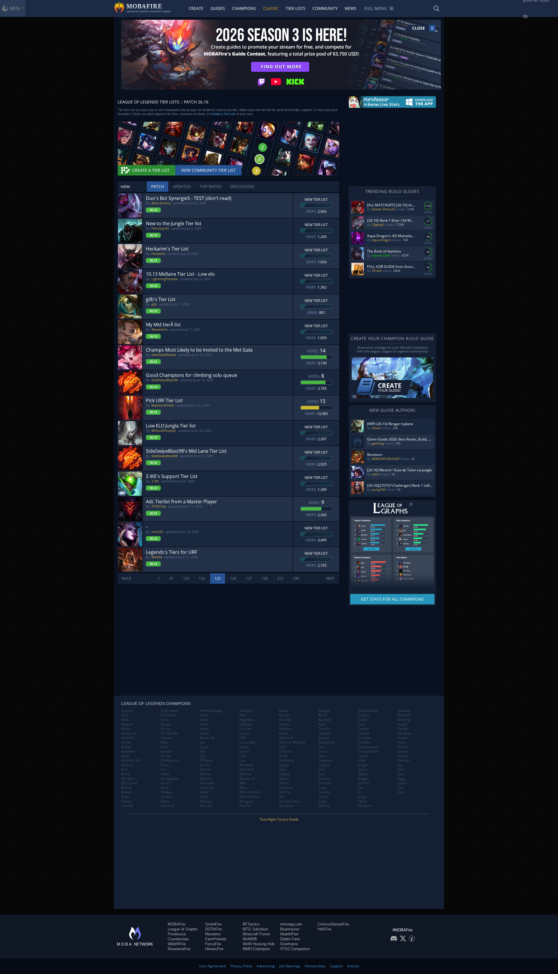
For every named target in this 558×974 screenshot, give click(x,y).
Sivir (322, 774)
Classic (271, 8)
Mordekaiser (249, 796)
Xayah (402, 724)
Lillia (243, 737)
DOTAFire (213, 929)
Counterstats (178, 939)
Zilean (402, 783)
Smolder (325, 783)
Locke (244, 747)
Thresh (363, 733)
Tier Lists (295, 8)
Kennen (206, 801)
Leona (244, 733)
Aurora (127, 765)
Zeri (400, 774)
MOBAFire (176, 924)
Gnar (165, 787)
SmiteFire (213, 924)
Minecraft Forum (256, 934)
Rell (282, 796)
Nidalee (285, 728)
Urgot (362, 765)
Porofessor (177, 934)
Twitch (363, 756)
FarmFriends (215, 939)
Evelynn (167, 751)
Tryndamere (368, 747)
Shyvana (325, 760)
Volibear (404, 710)
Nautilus (285, 719)
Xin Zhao (404, 733)
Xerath (402, 728)
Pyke (283, 769)
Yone (401, 742)
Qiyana (284, 774)
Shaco (323, 751)
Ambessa (128, 733)
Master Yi (247, 778)
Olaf (282, 747)
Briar (125, 796)
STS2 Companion (295, 949)
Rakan (284, 783)
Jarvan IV (207, 737)
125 (217, 578)
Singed (324, 765)
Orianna (285, 751)
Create (196, 8)
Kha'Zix (206, 805)
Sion (322, 769)
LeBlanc (245, 724)
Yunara (403, 751)
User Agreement (212, 966)
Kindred (245, 710)
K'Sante (206, 760)
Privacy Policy (241, 966)
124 (202, 578)
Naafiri (245, 805)
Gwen (165, 801)
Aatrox (126, 710)
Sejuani (324, 733)
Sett (322, 747)
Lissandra (247, 742)
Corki (165, 719)
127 (249, 578)
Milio (243, 787)
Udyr (362, 760)
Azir (124, 769)
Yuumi (402, 756)
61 (171, 578)
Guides (217, 8)
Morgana (246, 801)
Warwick (404, 715)
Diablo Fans (290, 939)
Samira (324, 728)
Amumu (127, 737)
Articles (353, 966)
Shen (323, 756)
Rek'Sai (285, 792)
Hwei (204, 715)
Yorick (402, 747)
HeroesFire (214, 949)
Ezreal (166, 756)
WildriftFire (177, 944)
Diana (165, 728)
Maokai (245, 774)
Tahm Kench (368, 710)
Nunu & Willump (292, 742)
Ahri (124, 715)
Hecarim (168, 805)
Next (330, 578)
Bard (125, 774)
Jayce (204, 747)
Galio (165, 774)
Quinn (284, 778)
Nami (283, 710)
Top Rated (210, 186)
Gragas (167, 792)
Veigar (363, 778)
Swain (323, 796)
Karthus (206, 778)
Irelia (204, 724)
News (350, 8)
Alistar (126, 728)
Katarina (207, 787)
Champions (244, 8)
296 (296, 578)
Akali (125, 719)
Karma (205, 774)
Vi (359, 792)
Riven (323, 715)
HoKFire (324, 929)
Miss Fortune (249, 792)
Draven (167, 737)
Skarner (325, 778)
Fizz (164, 769)
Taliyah (364, 715)
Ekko (164, 742)
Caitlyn (126, 801)
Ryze (322, 724)
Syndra (324, 805)
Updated (182, 186)
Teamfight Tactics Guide (279, 819)
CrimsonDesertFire (333, 924)
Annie (125, 747)
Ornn (283, 756)
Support (336, 966)
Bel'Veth (128, 778)
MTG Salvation (255, 929)
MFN (14, 8)
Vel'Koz (364, 783)
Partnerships (315, 966)
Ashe (125, 756)
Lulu (242, 756)
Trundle (364, 742)
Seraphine (327, 742)
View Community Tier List (208, 170)
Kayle (204, 792)
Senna (324, 737)
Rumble (325, 719)
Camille (127, 805)
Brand (126, 787)
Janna (204, 733)
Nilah (283, 733)
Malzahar (247, 769)
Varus (362, 769)
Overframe (289, 944)
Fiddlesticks (170, 760)
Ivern (204, 728)
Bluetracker (289, 929)
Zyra (401, 792)
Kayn (204, 796)
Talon (362, 719)
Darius (166, 724)
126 (233, 578)
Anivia (126, 742)
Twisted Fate (368, 751)
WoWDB (250, 939)
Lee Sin (245, 728)
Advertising (266, 966)
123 (186, 578)
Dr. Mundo (169, 733)
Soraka (324, 792)
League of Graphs (183, 929)
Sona (323, 787)
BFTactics (251, 924)
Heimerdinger (211, 710)
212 (280, 578)
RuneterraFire (179, 949)
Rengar (324, 710)
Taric (362, 724)
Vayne (363, 774)
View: (125, 186)
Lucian (244, 751)
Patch (157, 186)
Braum (126, 792)
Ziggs (401, 778)
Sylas (323, 801)
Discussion (242, 186)
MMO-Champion (256, 949)
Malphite (246, 765)
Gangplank (169, 778)
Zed (400, 769)
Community (325, 8)
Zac (400, 765)
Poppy (284, 765)
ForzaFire (213, 944)
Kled (242, 715)
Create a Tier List (222, 114)
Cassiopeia (169, 710)
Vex (361, 787)
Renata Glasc (289, 801)
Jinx (203, 756)
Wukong (403, 719)
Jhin (203, 751)
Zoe (400, 787)
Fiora (165, 765)
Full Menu (375, 8)
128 (265, 578)
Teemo (363, 728)
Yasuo (402, 737)
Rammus (286, 787)
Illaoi (204, 719)
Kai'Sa (205, 765)
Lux (242, 760)
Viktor (362, 801)
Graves (166, 796)
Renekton (286, 805)
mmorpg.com (291, 924)
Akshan (127, 724)
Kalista (205, 769)
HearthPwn (289, 934)
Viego (362, 796)
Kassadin (207, 783)
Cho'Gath (168, 715)
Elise (164, 747)
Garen (166, 783)
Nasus (284, 715)
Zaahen (403, 760)
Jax (202, 742)
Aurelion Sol (131, 760)
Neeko (284, 724)
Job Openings (290, 966)
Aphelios (128, 751)
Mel (242, 783)
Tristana (364, 737)
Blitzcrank (129, 783)
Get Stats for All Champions (392, 599)
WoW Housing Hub (258, 944)
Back (126, 578)
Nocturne (286, 737)
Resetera (212, 934)
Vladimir (364, 805)
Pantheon (286, 760)
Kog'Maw (246, 719)
